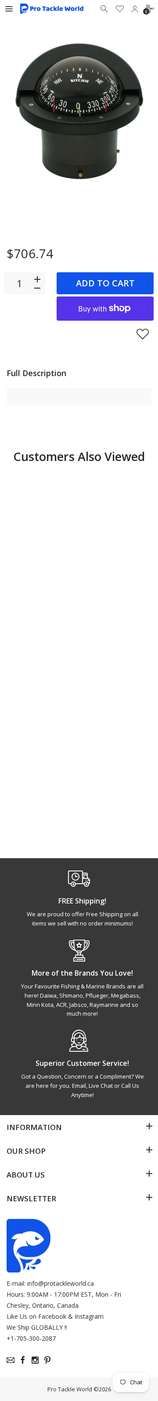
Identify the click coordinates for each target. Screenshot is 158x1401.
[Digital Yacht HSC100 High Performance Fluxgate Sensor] (116, 510)
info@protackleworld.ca (60, 1283)
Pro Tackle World (69, 1389)
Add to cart (105, 283)
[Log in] (134, 8)
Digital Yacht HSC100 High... (113, 590)
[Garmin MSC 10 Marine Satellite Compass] (116, 708)
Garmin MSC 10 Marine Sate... (114, 788)
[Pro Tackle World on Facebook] (23, 1360)
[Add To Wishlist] (143, 334)
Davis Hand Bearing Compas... (33, 594)
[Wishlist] (119, 8)
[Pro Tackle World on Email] (10, 1360)
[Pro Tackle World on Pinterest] (47, 1360)
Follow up (41, 634)
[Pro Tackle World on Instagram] (35, 1360)
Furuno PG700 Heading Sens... (39, 788)
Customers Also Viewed (79, 456)
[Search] (104, 8)
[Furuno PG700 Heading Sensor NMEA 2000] (42, 708)
